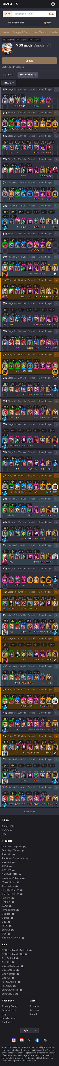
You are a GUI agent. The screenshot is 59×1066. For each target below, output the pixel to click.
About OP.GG (8, 826)
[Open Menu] (53, 4)
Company (7, 830)
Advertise (34, 1010)
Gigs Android (8, 974)
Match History (28, 74)
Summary (8, 74)
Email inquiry (8, 1018)
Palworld (6, 854)
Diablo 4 (6, 902)
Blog (4, 834)
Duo (4, 921)
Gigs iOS (6, 978)
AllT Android (8, 958)
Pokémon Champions (13, 858)
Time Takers (8, 910)
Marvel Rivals (9, 882)
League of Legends (12, 846)
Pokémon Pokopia (11, 878)
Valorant (6, 862)
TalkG (5, 925)
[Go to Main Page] (8, 4)
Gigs (4, 933)
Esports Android (10, 989)
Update (29, 60)
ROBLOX (6, 870)
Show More (29, 811)
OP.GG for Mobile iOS (12, 954)
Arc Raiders (8, 886)
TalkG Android (9, 982)
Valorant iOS (8, 970)
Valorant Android (11, 966)
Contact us (7, 1022)
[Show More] (18, 4)
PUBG (5, 866)
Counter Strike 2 (10, 894)
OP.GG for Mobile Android (15, 950)
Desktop (6, 914)
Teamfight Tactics (11, 850)
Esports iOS (8, 993)
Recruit (33, 1014)
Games (5, 917)
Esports (6, 929)
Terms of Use (9, 1010)
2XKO (5, 906)
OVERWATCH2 (9, 874)
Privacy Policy (10, 1006)
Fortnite (6, 898)
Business (34, 1006)
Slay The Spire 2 (10, 890)
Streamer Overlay (11, 937)
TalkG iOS (7, 985)
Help (4, 1014)
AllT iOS (6, 962)
